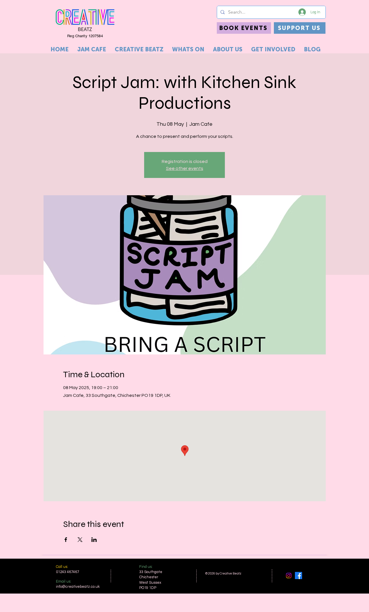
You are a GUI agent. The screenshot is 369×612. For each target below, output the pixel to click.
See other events (184, 168)
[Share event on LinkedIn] (94, 539)
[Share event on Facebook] (66, 539)
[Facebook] (298, 575)
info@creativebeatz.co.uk (78, 587)
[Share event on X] (80, 539)
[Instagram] (288, 575)
